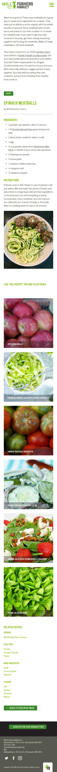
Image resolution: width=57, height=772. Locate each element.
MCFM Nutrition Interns (15, 637)
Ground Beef (10, 671)
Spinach (8, 674)
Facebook (13, 758)
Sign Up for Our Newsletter (28, 726)
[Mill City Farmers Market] (21, 4)
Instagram (19, 758)
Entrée (7, 648)
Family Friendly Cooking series (32, 55)
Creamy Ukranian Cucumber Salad (28, 484)
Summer (8, 693)
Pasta (6, 655)
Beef (6, 667)
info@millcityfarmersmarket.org (14, 747)
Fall (5, 686)
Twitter (6, 758)
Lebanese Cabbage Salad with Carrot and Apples (28, 377)
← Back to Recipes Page (20, 707)
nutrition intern (43, 51)
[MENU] (52, 5)
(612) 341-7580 (9, 745)
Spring (7, 690)
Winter (7, 696)
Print (8, 93)
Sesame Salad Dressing (28, 592)
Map (5, 749)
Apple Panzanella (28, 323)
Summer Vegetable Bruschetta (28, 430)
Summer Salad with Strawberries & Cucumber (28, 538)
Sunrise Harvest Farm (22, 129)
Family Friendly (11, 652)
